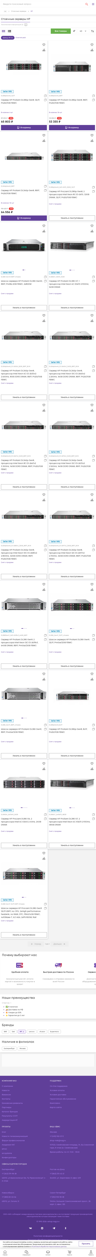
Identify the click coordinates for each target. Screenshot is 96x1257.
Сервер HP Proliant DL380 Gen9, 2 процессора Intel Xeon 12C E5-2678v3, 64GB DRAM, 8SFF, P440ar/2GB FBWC (19, 642)
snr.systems (7, 1153)
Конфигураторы (9, 1157)
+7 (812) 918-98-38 (57, 1197)
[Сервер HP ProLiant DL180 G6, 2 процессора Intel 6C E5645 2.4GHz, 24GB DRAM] (24, 783)
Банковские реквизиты (12, 1103)
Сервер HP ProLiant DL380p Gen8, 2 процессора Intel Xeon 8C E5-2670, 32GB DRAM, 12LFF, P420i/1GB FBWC (69, 194)
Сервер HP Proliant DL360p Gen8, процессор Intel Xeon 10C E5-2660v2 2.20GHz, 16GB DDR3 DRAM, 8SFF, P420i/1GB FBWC (69, 375)
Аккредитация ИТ (10, 1120)
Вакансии (6, 1095)
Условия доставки (58, 1095)
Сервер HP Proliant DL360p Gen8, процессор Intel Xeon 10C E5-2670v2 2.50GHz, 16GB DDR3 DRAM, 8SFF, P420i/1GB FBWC (69, 465)
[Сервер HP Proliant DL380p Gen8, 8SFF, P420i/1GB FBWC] (72, 64)
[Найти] (86, 4)
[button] (83, 31)
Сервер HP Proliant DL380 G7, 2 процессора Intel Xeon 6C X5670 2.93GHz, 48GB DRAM (69, 821)
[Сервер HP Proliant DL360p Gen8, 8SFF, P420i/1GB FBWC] (24, 155)
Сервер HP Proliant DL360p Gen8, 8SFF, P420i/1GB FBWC (20, 192)
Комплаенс (55, 1103)
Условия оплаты (57, 1090)
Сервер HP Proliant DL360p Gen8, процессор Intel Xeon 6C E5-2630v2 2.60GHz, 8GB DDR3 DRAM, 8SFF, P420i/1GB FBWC (21, 375)
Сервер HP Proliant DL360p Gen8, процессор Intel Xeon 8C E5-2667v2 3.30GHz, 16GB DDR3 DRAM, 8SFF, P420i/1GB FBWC (22, 465)
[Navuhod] (42, 1228)
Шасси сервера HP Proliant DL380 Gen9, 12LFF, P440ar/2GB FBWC (69, 641)
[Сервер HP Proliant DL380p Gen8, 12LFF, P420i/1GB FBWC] (24, 64)
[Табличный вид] (9, 31)
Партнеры (6, 1107)
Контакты (6, 1099)
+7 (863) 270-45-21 (57, 1174)
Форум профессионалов (13, 1140)
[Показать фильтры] (92, 31)
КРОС (4, 1149)
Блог (4, 1132)
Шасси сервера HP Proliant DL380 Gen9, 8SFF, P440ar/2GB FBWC (21, 731)
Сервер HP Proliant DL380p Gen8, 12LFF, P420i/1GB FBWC (20, 101)
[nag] (65, 1228)
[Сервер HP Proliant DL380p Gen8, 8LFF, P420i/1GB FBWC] (72, 693)
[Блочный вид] (3, 31)
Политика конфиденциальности (48, 1236)
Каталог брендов (10, 1112)
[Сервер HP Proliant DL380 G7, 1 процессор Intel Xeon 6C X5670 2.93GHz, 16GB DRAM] (72, 245)
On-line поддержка (58, 1086)
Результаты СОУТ (10, 1116)
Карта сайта (56, 1107)
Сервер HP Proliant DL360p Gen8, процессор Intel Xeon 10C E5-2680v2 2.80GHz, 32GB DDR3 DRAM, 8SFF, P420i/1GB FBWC (19, 554)
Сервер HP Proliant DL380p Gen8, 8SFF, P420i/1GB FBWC (68, 101)
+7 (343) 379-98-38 (9, 1174)
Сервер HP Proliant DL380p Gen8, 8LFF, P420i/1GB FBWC (68, 731)
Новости (6, 1090)
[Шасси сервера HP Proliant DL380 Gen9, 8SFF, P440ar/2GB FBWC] (24, 693)
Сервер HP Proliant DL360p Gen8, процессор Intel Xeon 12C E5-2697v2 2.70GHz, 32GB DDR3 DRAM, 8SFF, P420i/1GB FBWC (70, 554)
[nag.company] (30, 1228)
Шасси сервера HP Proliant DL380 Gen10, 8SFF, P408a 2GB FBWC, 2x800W (22, 282)
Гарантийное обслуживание (63, 1099)
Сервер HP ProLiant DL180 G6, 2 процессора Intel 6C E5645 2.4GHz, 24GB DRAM (21, 821)
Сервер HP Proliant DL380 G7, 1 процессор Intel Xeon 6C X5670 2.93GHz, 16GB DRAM (69, 284)
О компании (7, 1086)
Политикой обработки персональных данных (49, 1247)
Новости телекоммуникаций (15, 1136)
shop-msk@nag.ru (58, 1140)
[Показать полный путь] (5, 11)
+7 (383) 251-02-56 (9, 1197)
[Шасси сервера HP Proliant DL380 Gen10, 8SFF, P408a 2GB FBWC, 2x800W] (24, 245)
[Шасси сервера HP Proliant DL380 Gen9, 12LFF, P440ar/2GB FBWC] (72, 604)
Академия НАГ (8, 1145)
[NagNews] (53, 1228)
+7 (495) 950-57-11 (57, 1136)
